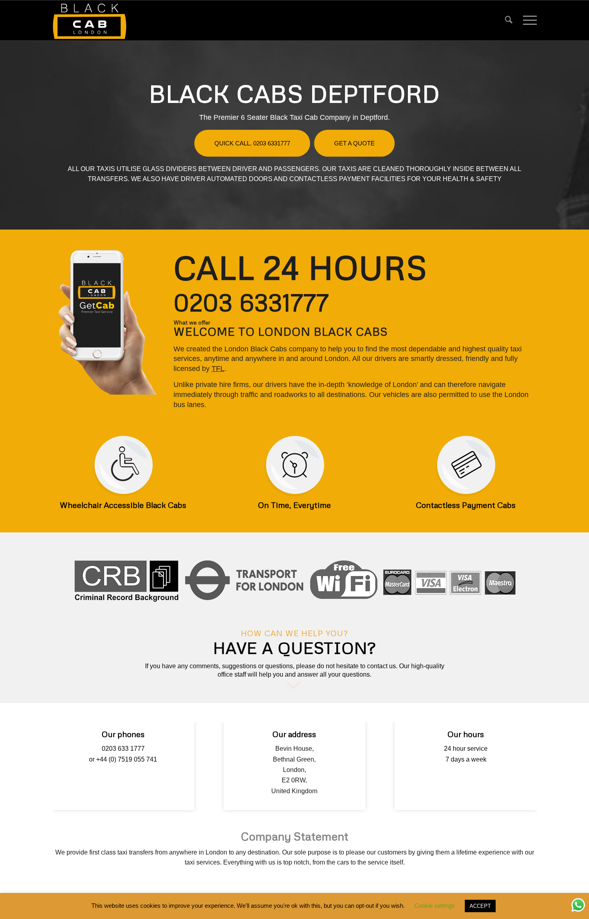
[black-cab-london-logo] (89, 20)
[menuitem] (509, 20)
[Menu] (527, 20)
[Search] (509, 20)
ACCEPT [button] (480, 906)
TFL (218, 369)
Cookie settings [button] (434, 905)
